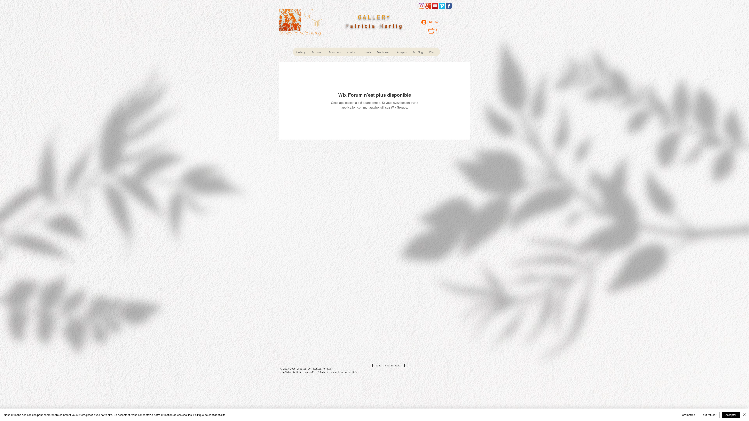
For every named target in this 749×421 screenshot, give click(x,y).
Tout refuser (708, 415)
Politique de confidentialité (209, 415)
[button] (433, 31)
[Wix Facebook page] (449, 6)
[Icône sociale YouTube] (435, 6)
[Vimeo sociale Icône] (442, 6)
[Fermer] (744, 415)
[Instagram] (421, 6)
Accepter (730, 415)
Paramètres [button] (688, 415)
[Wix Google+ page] (428, 6)
